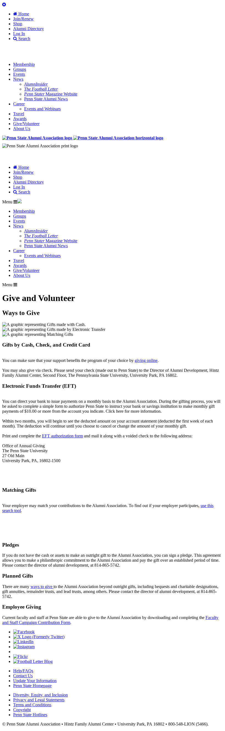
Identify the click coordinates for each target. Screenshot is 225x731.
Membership (24, 64)
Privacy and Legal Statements (38, 700)
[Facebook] (24, 631)
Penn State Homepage (32, 685)
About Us (21, 128)
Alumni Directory (28, 28)
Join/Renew (23, 18)
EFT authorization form (62, 436)
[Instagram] (24, 646)
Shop (17, 23)
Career (19, 104)
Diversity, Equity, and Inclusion (40, 695)
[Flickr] (20, 656)
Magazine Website (50, 94)
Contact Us (23, 675)
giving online (146, 360)
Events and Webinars (42, 108)
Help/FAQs (23, 670)
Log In (19, 33)
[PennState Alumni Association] (82, 138)
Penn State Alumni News (46, 99)
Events (19, 74)
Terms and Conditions (32, 704)
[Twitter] (38, 636)
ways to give (42, 586)
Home (23, 14)
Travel (18, 113)
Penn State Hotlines (30, 714)
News (18, 79)
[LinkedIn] (23, 641)
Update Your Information (35, 680)
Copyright (22, 709)
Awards (20, 118)
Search (23, 38)
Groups (19, 69)
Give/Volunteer (26, 123)
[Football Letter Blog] (33, 661)
